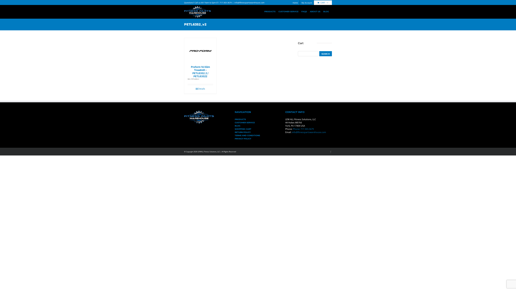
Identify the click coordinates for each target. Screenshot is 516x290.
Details (201, 88)
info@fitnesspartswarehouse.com (249, 2)
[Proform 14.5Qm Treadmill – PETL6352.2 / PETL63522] (200, 51)
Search (325, 53)
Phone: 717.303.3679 (303, 129)
